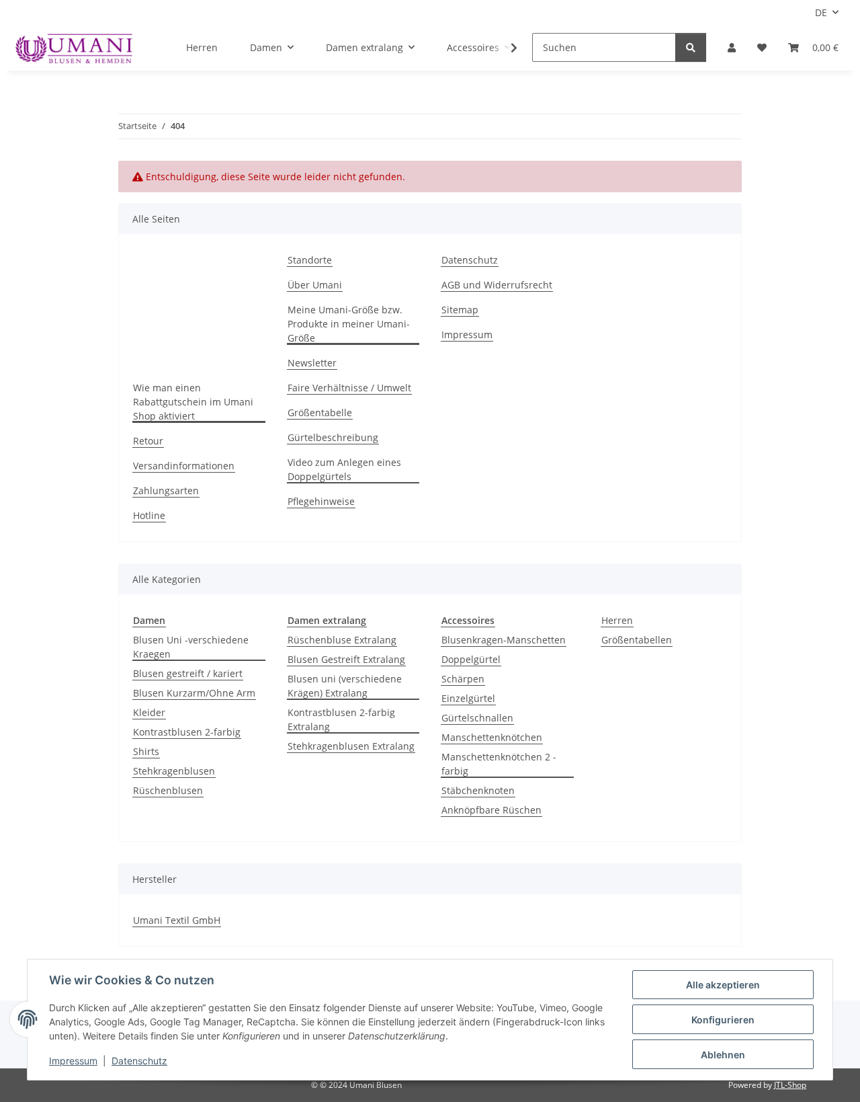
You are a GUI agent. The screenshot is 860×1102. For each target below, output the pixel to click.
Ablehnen (723, 1054)
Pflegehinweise (321, 501)
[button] (731, 47)
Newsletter (312, 362)
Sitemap (459, 309)
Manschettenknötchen (491, 737)
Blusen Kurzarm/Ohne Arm (194, 692)
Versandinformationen (183, 465)
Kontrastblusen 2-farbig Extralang (341, 719)
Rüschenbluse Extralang (342, 639)
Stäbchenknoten (478, 790)
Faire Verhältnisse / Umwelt (349, 387)
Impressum (73, 1060)
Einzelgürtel (468, 698)
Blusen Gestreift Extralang (346, 659)
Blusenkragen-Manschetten (503, 639)
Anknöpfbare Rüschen (491, 809)
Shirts (146, 751)
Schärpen (462, 678)
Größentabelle (320, 412)
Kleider (149, 712)
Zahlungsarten (166, 490)
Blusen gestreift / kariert (188, 673)
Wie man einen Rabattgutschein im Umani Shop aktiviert (193, 401)
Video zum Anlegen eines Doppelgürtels (344, 469)
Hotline (149, 515)
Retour (148, 440)
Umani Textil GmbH (176, 920)
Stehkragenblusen (174, 770)
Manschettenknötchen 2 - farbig (498, 763)
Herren (617, 620)
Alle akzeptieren (723, 984)
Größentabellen (636, 639)
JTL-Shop (790, 1085)
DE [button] (821, 12)
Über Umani (315, 284)
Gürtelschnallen (477, 717)
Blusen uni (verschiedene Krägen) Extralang (345, 685)
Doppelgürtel (471, 659)
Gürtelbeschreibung (333, 437)
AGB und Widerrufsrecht (496, 284)
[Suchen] (690, 47)
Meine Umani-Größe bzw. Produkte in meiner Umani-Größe (349, 323)
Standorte (310, 259)
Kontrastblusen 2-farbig (187, 731)
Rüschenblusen (168, 790)
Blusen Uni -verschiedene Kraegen (191, 646)
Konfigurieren (723, 1019)
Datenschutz (139, 1060)
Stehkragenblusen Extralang (351, 746)
